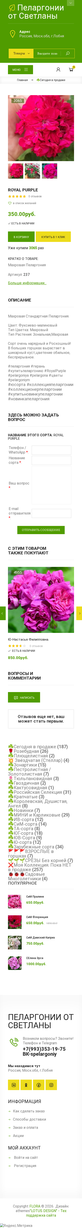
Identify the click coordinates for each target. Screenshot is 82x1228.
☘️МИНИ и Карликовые (34, 815)
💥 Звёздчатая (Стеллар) (35, 760)
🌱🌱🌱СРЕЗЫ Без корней (37, 860)
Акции (18, 1136)
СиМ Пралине (35, 896)
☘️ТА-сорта (20, 828)
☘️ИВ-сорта (21, 819)
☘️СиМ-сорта (22, 824)
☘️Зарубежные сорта (31, 847)
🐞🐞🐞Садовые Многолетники (26, 876)
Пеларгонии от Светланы (36, 12)
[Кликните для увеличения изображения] (41, 128)
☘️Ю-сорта (20, 842)
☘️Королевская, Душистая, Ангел (37, 804)
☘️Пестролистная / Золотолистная (29, 772)
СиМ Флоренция (37, 917)
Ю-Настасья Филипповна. (28, 639)
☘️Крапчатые (23, 796)
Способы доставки (29, 1119)
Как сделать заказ (29, 1111)
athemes (23, 1211)
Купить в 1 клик (53, 237)
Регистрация (24, 1166)
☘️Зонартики (22, 765)
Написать (26, 697)
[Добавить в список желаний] (41, 203)
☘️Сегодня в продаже (32, 746)
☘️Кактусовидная (27, 787)
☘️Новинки (20, 810)
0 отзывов (35, 196)
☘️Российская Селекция (35, 792)
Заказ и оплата (25, 1127)
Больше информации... (27, 283)
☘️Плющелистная (28, 756)
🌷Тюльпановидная (30, 778)
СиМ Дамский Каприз (40, 937)
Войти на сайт (25, 1157)
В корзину (21, 237)
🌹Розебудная (23, 751)
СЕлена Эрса (34, 958)
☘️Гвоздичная (23, 783)
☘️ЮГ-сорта (20, 833)
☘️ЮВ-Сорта (21, 837)
